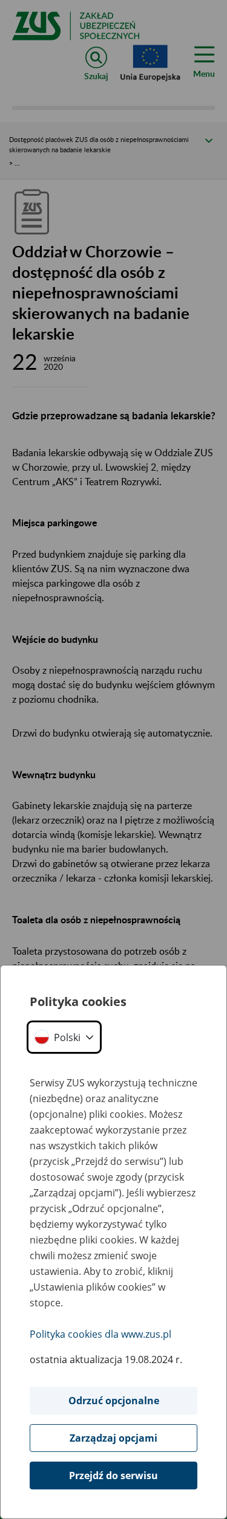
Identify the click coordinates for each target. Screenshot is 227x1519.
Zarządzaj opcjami (113, 1438)
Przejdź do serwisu (113, 1475)
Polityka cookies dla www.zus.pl (100, 1334)
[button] (64, 1037)
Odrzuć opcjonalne (113, 1400)
